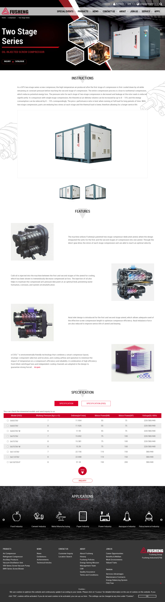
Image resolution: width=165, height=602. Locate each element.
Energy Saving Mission (89, 562)
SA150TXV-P (15, 462)
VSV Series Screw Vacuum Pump (16, 565)
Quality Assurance (87, 572)
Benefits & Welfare (113, 556)
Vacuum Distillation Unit (13, 562)
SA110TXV (14, 451)
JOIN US (109, 549)
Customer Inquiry (66, 553)
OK (147, 596)
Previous (3, 520)
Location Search (65, 556)
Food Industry (16, 526)
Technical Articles (44, 562)
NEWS (39, 549)
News (39, 553)
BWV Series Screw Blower (13, 568)
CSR (81, 568)
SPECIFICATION (66, 403)
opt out (80, 596)
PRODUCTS (7, 549)
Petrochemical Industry (149, 526)
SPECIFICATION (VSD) (96, 403)
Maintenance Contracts (115, 577)
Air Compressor (9, 553)
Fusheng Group (155, 554)
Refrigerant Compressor (13, 556)
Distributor (120, 4)
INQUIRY (7, 61)
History (83, 556)
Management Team (88, 565)
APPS (157, 11)
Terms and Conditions (89, 575)
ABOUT (82, 549)
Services (109, 569)
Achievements (43, 559)
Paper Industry (83, 526)
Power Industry (104, 526)
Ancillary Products (10, 559)
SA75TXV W (15, 446)
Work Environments (114, 559)
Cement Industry (39, 526)
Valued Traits (111, 562)
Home (4, 18)
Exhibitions (41, 556)
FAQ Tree (110, 583)
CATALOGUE (19, 61)
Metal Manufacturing (61, 526)
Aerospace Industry (127, 526)
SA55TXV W (15, 431)
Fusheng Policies (87, 559)
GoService (106, 4)
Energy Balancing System (116, 580)
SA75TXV (14, 436)
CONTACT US (63, 549)
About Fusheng (86, 553)
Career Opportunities (114, 553)
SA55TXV (14, 420)
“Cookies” (99, 592)
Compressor (12, 18)
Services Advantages (114, 574)
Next (161, 520)
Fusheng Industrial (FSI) (152, 557)
